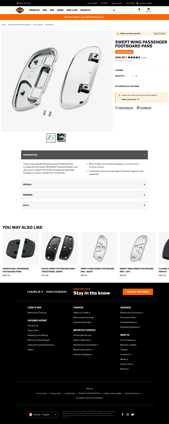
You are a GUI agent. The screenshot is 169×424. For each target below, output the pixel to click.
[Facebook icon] (122, 414)
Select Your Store (25, 3)
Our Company (127, 340)
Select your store (129, 99)
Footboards (49, 25)
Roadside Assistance (130, 327)
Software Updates (81, 354)
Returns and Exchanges (39, 340)
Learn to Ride (92, 3)
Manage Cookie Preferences (90, 393)
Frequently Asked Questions (41, 345)
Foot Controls (38, 25)
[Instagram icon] (127, 414)
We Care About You (132, 393)
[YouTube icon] (132, 414)
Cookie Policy (70, 393)
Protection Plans (128, 317)
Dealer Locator (116, 3)
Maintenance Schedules (84, 345)
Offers (30, 349)
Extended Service (128, 322)
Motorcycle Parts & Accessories (19, 25)
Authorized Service (82, 335)
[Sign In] (139, 10)
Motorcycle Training (37, 312)
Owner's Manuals (81, 340)
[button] (137, 57)
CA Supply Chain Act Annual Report (89, 398)
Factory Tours (126, 364)
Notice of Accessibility (113, 393)
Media (123, 359)
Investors (124, 354)
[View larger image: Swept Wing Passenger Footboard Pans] (57, 81)
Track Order (130, 3)
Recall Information (82, 349)
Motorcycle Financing (83, 317)
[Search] (122, 10)
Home (3, 25)
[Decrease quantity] (128, 76)
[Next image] (107, 81)
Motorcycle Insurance (130, 312)
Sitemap (89, 389)
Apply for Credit (80, 312)
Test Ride (104, 3)
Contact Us (33, 325)
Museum (124, 369)
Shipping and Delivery (38, 335)
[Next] (164, 254)
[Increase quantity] (136, 76)
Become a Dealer (128, 345)
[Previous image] (6, 81)
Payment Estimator (82, 322)
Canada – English (146, 3)
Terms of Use (41, 393)
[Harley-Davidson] (49, 292)
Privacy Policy (55, 393)
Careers (124, 349)
